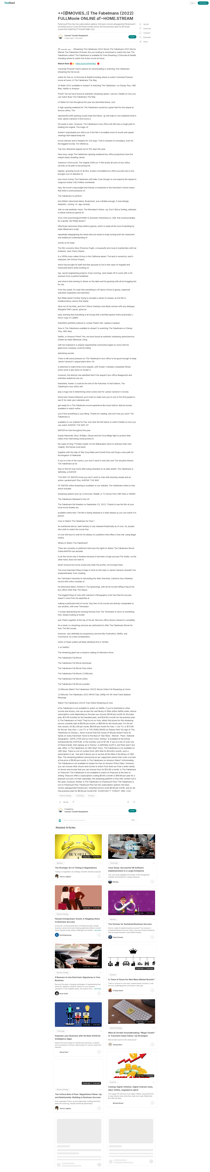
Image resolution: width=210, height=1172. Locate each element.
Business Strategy (65, 795)
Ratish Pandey (118, 937)
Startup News (117, 1045)
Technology (80, 795)
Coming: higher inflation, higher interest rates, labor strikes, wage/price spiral (130, 1088)
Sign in (193, 3)
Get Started (203, 3)
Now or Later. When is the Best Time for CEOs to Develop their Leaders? (131, 1147)
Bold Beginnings (66, 935)
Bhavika (115, 882)
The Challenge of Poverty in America (73, 1150)
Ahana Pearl (64, 1052)
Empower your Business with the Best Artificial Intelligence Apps (77, 1037)
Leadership (113, 1140)
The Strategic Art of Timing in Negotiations (76, 868)
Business (113, 919)
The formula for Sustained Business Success (130, 924)
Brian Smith (64, 994)
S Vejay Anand (118, 990)
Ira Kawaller (64, 1162)
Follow (132, 37)
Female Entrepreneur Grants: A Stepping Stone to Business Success (77, 920)
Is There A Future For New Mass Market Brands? (131, 979)
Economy (91, 795)
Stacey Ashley (118, 1166)
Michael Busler (118, 1103)
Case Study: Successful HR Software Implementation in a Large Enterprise (126, 869)
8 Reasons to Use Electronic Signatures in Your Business (77, 979)
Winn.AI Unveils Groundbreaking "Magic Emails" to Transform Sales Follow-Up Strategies (131, 1034)
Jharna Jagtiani (65, 877)
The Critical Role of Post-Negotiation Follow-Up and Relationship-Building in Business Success (78, 1095)
